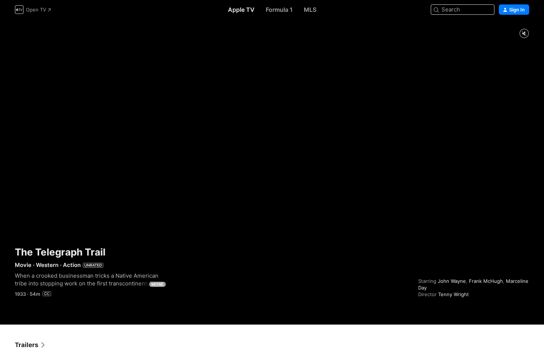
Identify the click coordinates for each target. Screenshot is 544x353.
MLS (310, 9)
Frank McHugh (486, 281)
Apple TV (241, 9)
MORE (157, 284)
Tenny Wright (453, 294)
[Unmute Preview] (524, 34)
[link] (30, 345)
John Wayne (452, 281)
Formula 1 (279, 9)
